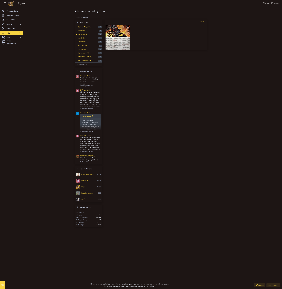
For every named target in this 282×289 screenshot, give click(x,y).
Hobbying (81, 30)
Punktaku (84, 181)
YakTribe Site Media (84, 60)
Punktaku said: (86, 116)
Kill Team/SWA (83, 45)
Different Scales (85, 76)
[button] (4, 3)
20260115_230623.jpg (87, 156)
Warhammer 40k (83, 53)
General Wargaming (84, 27)
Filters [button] (202, 22)
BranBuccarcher (87, 193)
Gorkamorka (82, 42)
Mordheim (81, 38)
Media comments (86, 71)
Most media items (86, 169)
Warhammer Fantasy (85, 57)
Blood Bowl (82, 49)
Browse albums (82, 64)
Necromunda (82, 34)
